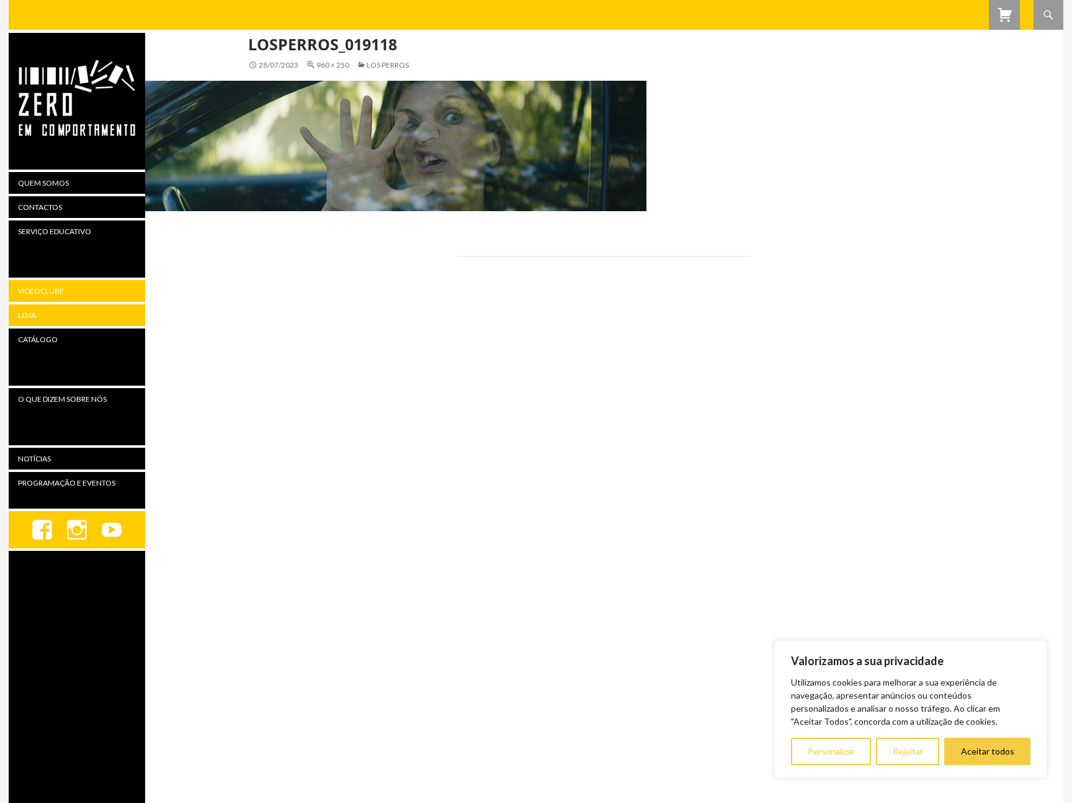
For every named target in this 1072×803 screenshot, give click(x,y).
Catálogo (38, 339)
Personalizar (831, 751)
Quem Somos (43, 183)
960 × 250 (332, 65)
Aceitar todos (987, 751)
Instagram (77, 529)
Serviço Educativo (54, 231)
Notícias (34, 458)
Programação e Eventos (66, 483)
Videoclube (41, 291)
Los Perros (388, 65)
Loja (27, 315)
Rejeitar (908, 751)
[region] (910, 709)
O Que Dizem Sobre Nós (62, 399)
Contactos (40, 207)
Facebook (42, 529)
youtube (111, 529)
